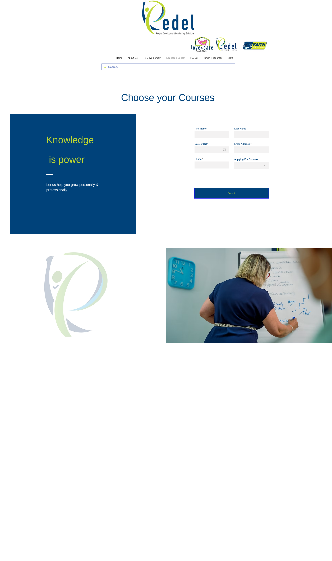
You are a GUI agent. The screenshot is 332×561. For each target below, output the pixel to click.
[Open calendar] (224, 150)
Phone (198, 159)
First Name (201, 128)
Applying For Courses (246, 159)
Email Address (242, 144)
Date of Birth (201, 144)
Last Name (240, 128)
